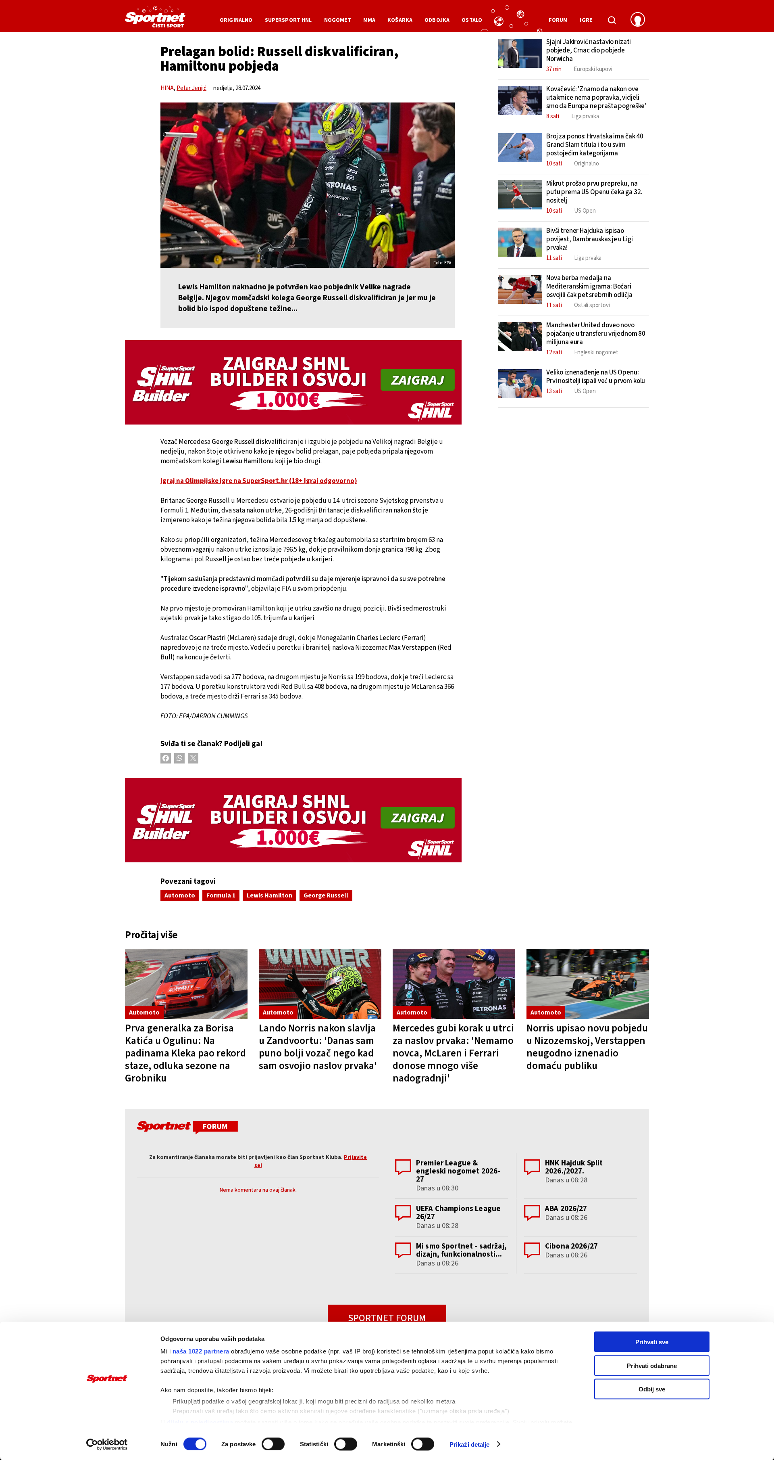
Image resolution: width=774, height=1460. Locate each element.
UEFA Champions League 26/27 (458, 1212)
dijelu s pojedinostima (200, 1421)
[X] (193, 758)
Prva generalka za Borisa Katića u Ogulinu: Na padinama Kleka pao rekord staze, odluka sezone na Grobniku (185, 1053)
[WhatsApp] (179, 758)
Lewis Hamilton (269, 895)
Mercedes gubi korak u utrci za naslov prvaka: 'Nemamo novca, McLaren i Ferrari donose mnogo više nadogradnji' (453, 1053)
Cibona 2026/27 (571, 1246)
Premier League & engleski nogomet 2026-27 (458, 1171)
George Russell (326, 895)
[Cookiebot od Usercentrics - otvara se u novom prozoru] (107, 1444)
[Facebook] (165, 758)
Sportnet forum (387, 1318)
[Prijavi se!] (637, 20)
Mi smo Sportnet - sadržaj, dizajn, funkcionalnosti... (461, 1250)
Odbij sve (652, 1389)
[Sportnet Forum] (186, 1129)
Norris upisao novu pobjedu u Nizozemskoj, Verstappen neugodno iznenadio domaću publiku (587, 1047)
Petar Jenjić (191, 88)
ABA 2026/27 (566, 1208)
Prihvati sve (651, 1342)
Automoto (179, 895)
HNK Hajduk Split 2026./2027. (574, 1167)
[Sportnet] (155, 19)
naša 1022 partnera (201, 1351)
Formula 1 (220, 895)
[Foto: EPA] (307, 185)
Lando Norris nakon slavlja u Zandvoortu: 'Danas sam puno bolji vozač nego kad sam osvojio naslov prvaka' (318, 1047)
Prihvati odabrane (652, 1365)
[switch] (273, 1443)
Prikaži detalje (469, 1444)
